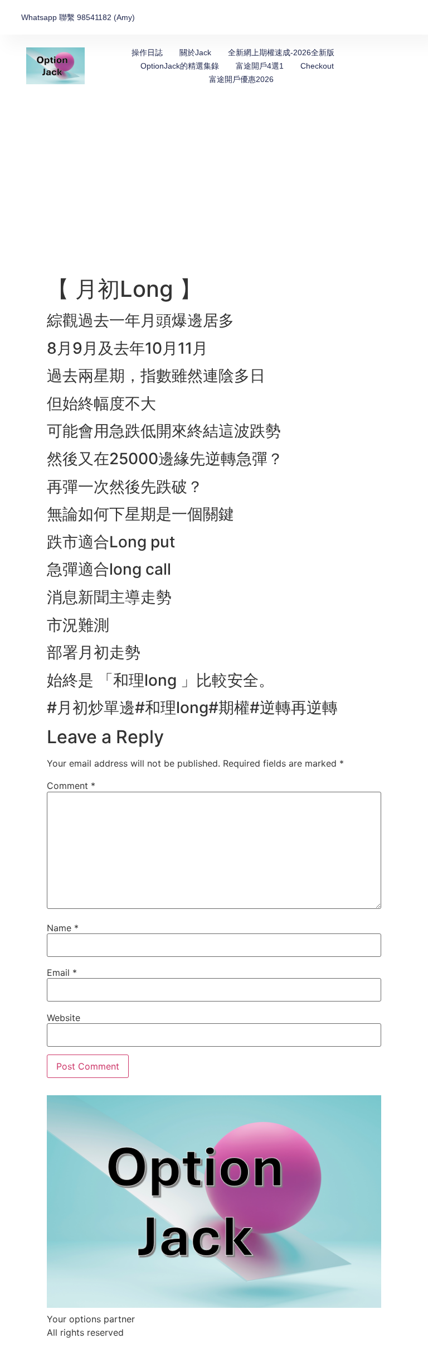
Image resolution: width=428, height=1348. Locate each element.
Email (62, 972)
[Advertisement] (214, 192)
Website (63, 1017)
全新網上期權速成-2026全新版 (281, 52)
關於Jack (195, 52)
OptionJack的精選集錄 (179, 65)
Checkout (317, 65)
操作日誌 (147, 52)
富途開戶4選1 (260, 65)
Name (63, 927)
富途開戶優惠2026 (241, 79)
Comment (71, 785)
